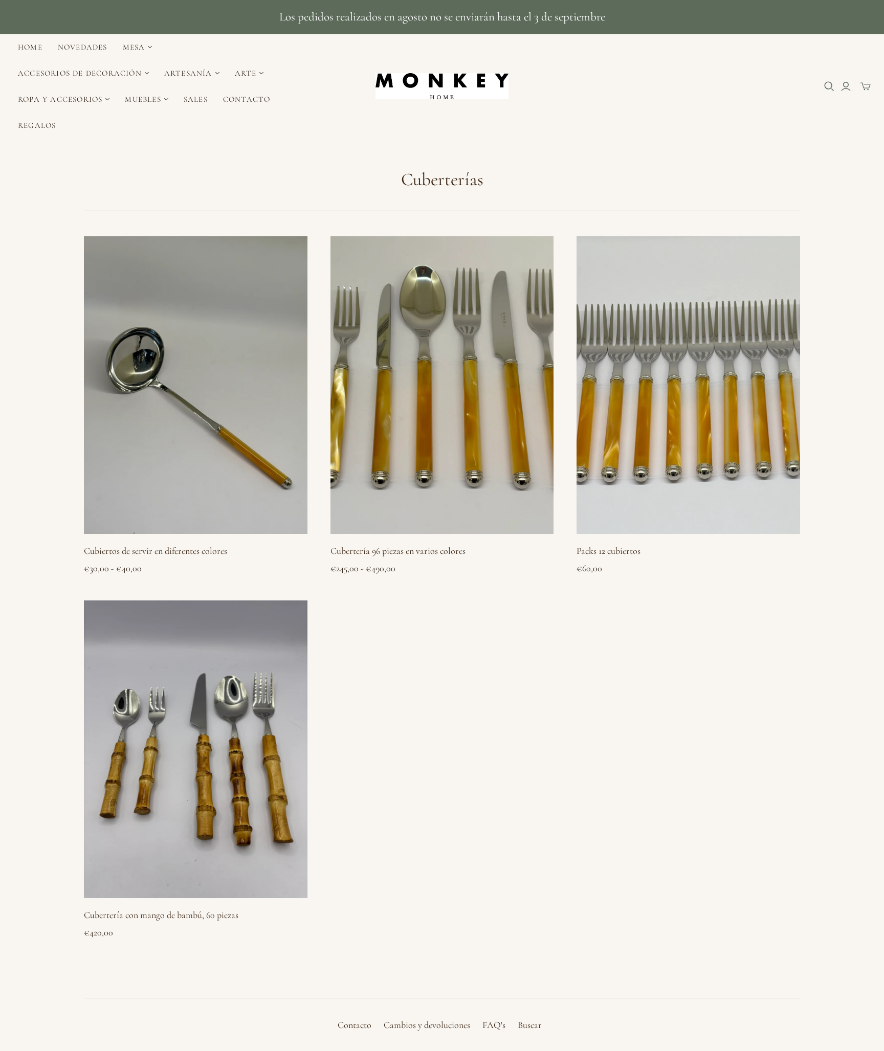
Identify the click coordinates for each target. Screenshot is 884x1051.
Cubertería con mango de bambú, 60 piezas (161, 915)
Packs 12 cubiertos (608, 550)
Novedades (82, 47)
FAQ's (493, 1025)
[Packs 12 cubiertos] (688, 385)
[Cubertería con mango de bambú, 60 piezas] (195, 749)
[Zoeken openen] (829, 86)
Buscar (530, 1025)
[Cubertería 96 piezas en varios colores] (442, 385)
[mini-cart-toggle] (865, 86)
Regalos (37, 125)
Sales (196, 99)
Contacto (247, 99)
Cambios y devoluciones (427, 1025)
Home (30, 47)
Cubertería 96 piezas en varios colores (398, 550)
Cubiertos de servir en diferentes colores (155, 550)
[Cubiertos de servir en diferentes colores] (195, 385)
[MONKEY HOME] (442, 86)
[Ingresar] (846, 86)
